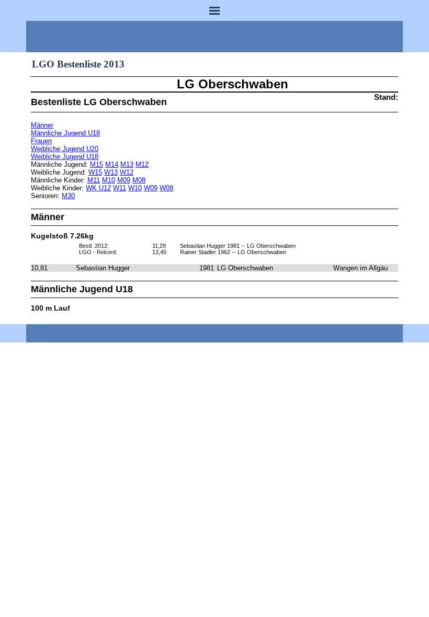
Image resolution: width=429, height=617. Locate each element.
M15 (96, 164)
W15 (95, 172)
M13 (126, 164)
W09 (150, 188)
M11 (93, 180)
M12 (142, 164)
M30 (68, 196)
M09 (123, 180)
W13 (111, 172)
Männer (42, 125)
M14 (111, 164)
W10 (135, 188)
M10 (108, 180)
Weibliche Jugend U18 (64, 157)
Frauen (41, 141)
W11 (119, 188)
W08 (166, 188)
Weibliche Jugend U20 (64, 149)
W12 (126, 172)
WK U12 (98, 188)
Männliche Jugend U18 (65, 133)
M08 (138, 180)
